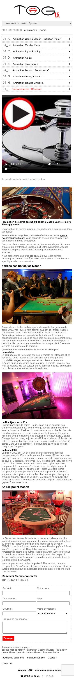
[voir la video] (36, 134)
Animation (26, 45)
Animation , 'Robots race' (30, 70)
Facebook (8, 663)
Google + (52, 657)
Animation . (28, 82)
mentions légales (36, 657)
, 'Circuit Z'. (28, 76)
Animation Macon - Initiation (37, 38)
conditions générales (13, 657)
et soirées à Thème (35, 29)
